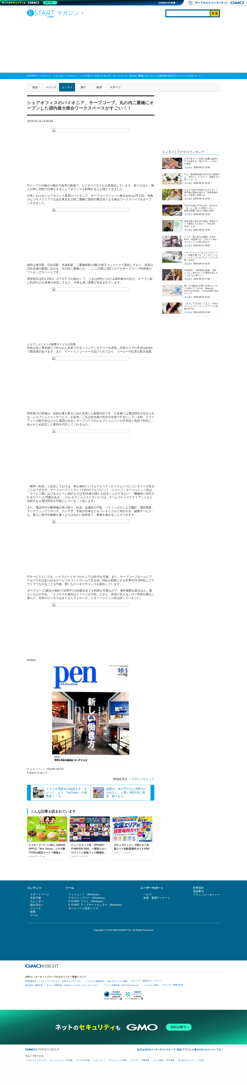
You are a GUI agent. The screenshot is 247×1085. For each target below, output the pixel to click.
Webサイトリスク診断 (117, 981)
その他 (200, 1060)
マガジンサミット (142, 779)
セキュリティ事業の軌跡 (172, 985)
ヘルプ (147, 894)
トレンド (51, 87)
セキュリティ (99, 1060)
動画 (33, 911)
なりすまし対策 (151, 985)
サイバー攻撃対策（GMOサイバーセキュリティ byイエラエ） (73, 985)
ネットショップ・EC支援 (61, 1060)
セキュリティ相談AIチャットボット (146, 981)
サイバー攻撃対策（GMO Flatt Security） (122, 985)
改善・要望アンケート (156, 897)
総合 (35, 87)
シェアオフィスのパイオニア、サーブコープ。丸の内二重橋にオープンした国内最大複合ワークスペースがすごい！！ (141, 75)
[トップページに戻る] (41, 13)
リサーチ (134, 1060)
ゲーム (34, 915)
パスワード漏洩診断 (95, 981)
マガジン (71, 75)
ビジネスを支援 (83, 1060)
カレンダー (37, 901)
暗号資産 (170, 1060)
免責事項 (198, 891)
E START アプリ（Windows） (87, 901)
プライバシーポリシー (206, 894)
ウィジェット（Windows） (85, 894)
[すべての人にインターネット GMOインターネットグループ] (220, 2)
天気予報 (35, 897)
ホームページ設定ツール (83, 908)
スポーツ (115, 87)
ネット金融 (158, 1060)
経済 (99, 87)
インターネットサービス (35, 1060)
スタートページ (39, 894)
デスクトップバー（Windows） (88, 897)
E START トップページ (39, 75)
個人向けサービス (186, 1060)
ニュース (35, 908)
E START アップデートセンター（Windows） (96, 904)
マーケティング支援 (117, 1060)
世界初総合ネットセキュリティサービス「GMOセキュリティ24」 (53, 981)
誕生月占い (37, 904)
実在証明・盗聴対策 (33, 985)
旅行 (83, 87)
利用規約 (198, 887)
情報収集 (145, 1060)
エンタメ (59, 75)
